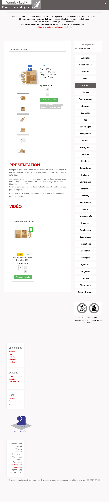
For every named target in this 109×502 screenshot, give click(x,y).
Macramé (85, 189)
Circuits (85, 92)
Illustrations (85, 168)
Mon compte (14, 382)
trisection (59, 105)
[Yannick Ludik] (21, 3)
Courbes (85, 106)
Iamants (85, 154)
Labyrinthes (85, 182)
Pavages (85, 223)
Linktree (12, 399)
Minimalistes (85, 202)
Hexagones (85, 147)
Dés (85, 120)
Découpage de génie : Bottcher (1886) (23, 258)
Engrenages (85, 127)
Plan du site (13, 357)
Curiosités (85, 113)
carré (42, 105)
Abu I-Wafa (50, 105)
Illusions (85, 161)
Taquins (85, 278)
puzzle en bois (55, 107)
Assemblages (85, 65)
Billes (85, 78)
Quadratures (85, 237)
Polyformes (85, 230)
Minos (85, 209)
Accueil (12, 351)
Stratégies (85, 257)
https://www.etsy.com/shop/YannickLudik (55, 27)
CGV (11, 384)
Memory (85, 195)
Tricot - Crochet (85, 292)
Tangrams (85, 271)
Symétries (85, 264)
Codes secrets (85, 99)
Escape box (85, 133)
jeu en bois (45, 107)
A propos (12, 354)
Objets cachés (85, 216)
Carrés (85, 85)
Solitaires (85, 251)
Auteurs (85, 71)
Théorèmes (85, 285)
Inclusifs (85, 175)
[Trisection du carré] (29, 77)
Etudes (85, 140)
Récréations (85, 244)
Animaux (85, 58)
